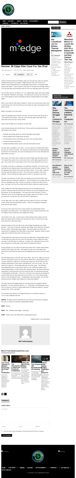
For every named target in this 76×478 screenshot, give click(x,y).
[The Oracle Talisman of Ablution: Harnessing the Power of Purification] (5, 358)
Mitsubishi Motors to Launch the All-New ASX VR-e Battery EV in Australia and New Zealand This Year (69, 49)
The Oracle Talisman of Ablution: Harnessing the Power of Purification (5, 368)
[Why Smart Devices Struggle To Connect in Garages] (57, 103)
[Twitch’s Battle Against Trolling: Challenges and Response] (45, 358)
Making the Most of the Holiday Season (25, 365)
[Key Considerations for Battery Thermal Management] (56, 34)
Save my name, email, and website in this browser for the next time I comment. (24, 431)
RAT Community (55, 55)
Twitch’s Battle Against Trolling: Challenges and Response (45, 368)
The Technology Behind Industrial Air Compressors (68, 115)
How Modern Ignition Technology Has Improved (57, 169)
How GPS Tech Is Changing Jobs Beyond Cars (68, 152)
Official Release (68, 62)
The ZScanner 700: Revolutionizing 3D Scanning (36, 366)
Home (2, 26)
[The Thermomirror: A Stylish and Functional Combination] (16, 359)
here (25, 285)
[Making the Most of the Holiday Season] (25, 358)
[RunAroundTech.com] (8, 10)
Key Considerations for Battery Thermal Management (56, 46)
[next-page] (5, 394)
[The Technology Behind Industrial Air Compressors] (68, 103)
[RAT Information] (25, 332)
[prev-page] (2, 394)
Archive (8, 26)
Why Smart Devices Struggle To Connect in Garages (57, 115)
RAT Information (6, 70)
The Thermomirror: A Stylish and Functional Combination (16, 367)
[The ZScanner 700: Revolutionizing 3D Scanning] (36, 359)
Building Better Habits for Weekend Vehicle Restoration (57, 153)
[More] (36, 74)
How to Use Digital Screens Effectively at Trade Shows (68, 170)
